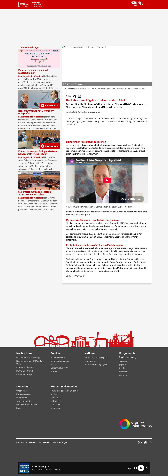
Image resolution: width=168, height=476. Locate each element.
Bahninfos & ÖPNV (59, 368)
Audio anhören (50, 105)
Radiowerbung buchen (26, 404)
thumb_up (146, 468)
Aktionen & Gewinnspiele (96, 357)
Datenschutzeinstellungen (55, 442)
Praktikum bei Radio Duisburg (64, 391)
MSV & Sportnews (24, 371)
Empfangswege (23, 394)
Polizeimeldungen (24, 374)
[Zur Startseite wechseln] (24, 4)
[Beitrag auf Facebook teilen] (74, 96)
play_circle (141, 468)
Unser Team (21, 391)
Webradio (123, 361)
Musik (122, 368)
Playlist (122, 365)
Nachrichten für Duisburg (28, 357)
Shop (18, 408)
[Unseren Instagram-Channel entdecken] (150, 442)
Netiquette (56, 401)
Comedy (123, 375)
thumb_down (135, 468)
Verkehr (54, 364)
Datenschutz (56, 404)
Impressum (56, 408)
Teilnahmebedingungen (96, 364)
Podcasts (123, 372)
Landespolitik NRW (25, 367)
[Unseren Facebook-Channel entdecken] (145, 442)
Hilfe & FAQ (56, 398)
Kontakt (54, 394)
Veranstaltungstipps (60, 361)
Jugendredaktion (24, 401)
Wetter (54, 371)
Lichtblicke (90, 361)
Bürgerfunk (21, 398)
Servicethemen (58, 357)
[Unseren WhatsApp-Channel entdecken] (140, 442)
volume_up (129, 468)
